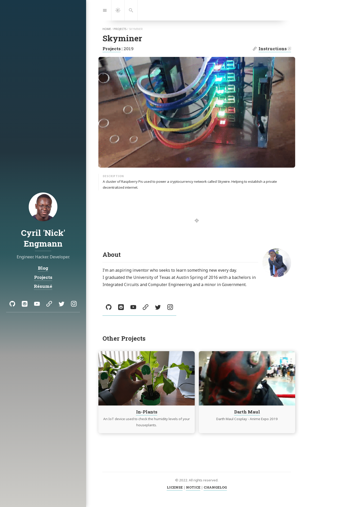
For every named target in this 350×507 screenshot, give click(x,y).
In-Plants (146, 411)
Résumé (43, 286)
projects (120, 29)
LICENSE (175, 487)
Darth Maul (247, 411)
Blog (43, 268)
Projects (111, 49)
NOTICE (193, 487)
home (106, 29)
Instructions (273, 49)
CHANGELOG (215, 487)
